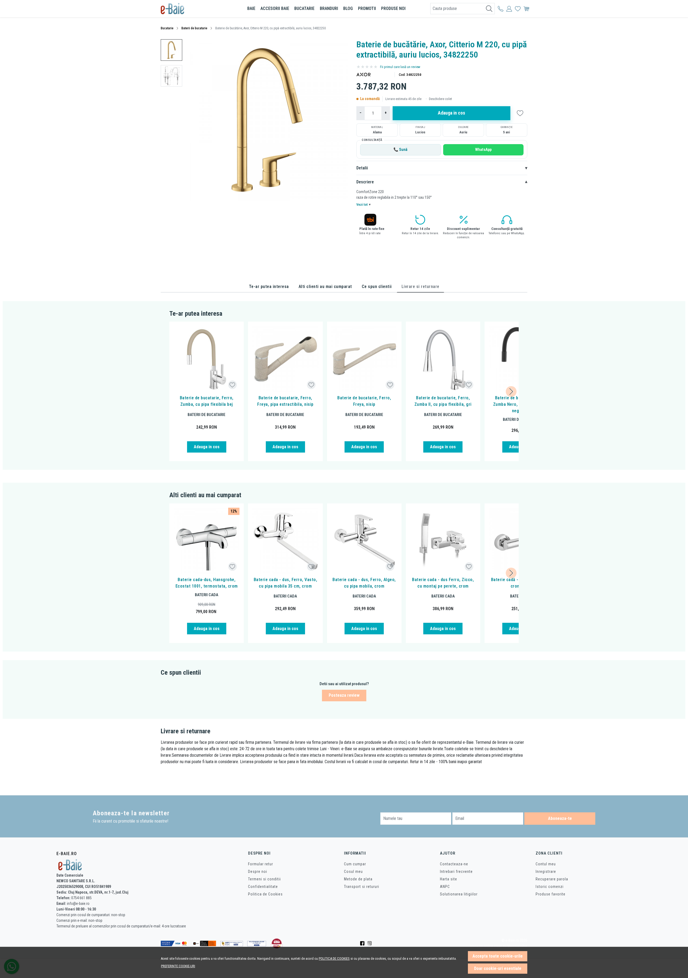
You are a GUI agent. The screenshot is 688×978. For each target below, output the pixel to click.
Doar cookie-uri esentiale (497, 968)
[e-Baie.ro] (192, 8)
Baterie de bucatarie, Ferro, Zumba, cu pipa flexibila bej (207, 401)
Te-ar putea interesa (269, 286)
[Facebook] (363, 943)
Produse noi (393, 8)
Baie (251, 8)
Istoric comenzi (550, 886)
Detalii (441, 167)
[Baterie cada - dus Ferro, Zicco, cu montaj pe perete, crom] (443, 541)
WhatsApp (483, 149)
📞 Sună (400, 149)
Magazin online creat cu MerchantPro (498, 946)
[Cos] (526, 8)
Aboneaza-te (560, 818)
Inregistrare (546, 871)
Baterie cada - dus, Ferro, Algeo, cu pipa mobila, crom (364, 583)
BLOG (348, 8)
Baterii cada (206, 594)
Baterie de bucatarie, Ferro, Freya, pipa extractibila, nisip (285, 401)
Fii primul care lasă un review (400, 67)
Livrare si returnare (420, 286)
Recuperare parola (552, 879)
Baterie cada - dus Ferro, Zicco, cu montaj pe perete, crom (443, 583)
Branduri (329, 8)
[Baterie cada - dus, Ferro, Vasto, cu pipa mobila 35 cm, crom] (285, 541)
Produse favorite (550, 894)
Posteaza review (344, 695)
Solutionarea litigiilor (459, 894)
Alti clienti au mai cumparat (325, 286)
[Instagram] (371, 943)
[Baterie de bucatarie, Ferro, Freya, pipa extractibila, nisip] (285, 359)
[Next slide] (511, 391)
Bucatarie (304, 8)
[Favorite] (518, 8)
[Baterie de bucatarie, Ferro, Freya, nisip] (364, 359)
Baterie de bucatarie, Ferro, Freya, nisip (364, 401)
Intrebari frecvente (456, 871)
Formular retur (260, 864)
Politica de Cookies (265, 894)
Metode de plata (358, 879)
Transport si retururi (361, 886)
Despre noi (257, 871)
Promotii (367, 8)
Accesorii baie (274, 8)
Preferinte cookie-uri (178, 966)
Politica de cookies (334, 958)
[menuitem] (171, 50)
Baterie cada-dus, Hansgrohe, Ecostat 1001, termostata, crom (206, 583)
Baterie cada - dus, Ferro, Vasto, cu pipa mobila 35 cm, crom (285, 583)
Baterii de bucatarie (194, 28)
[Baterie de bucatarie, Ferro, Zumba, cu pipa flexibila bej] (206, 359)
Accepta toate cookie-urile (497, 956)
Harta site (448, 879)
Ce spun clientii (377, 286)
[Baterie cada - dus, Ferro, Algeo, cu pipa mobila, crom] (364, 541)
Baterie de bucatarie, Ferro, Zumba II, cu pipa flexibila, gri (443, 401)
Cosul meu (353, 871)
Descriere (441, 182)
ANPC (445, 886)
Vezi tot (363, 204)
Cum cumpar (355, 864)
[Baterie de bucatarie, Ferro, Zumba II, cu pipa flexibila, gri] (443, 359)
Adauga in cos (451, 113)
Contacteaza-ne (454, 864)
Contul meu (546, 864)
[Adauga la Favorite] (232, 385)
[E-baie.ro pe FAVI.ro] (276, 943)
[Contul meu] (500, 8)
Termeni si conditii (264, 879)
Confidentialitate (263, 886)
